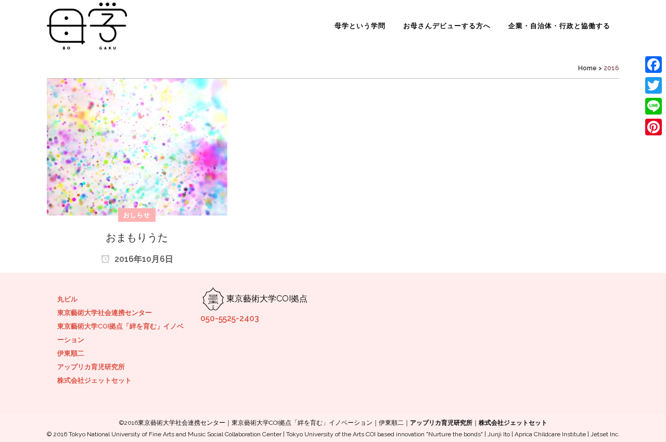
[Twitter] (653, 85)
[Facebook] (653, 64)
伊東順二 (70, 353)
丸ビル (67, 299)
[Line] (653, 106)
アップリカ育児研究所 (91, 367)
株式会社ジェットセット (94, 380)
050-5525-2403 (229, 318)
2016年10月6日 (142, 259)
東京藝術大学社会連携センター (104, 313)
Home (587, 68)
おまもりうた (137, 237)
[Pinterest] (653, 127)
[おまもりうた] (137, 146)
